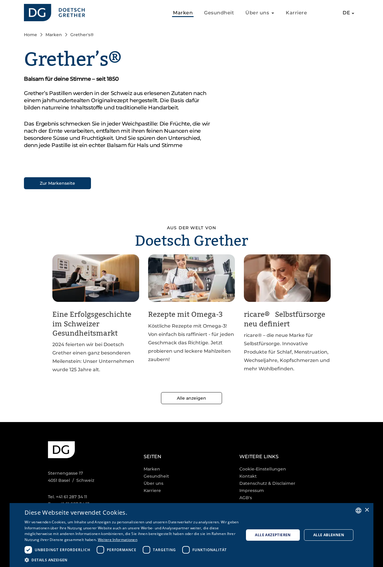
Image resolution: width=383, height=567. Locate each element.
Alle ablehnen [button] (328, 534)
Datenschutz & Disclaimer (267, 483)
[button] (132, 560)
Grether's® (82, 34)
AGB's (245, 497)
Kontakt (248, 476)
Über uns (153, 483)
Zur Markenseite (57, 183)
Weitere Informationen (117, 539)
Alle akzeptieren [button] (273, 534)
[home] (54, 13)
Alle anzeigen (191, 398)
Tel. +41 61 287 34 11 (67, 496)
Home (30, 34)
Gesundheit (219, 13)
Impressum (251, 490)
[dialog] (191, 535)
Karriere (296, 13)
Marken (183, 13)
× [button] (366, 510)
